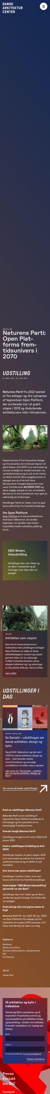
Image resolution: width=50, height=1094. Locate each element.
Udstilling (7, 329)
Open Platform (10, 516)
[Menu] (43, 6)
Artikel (8, 634)
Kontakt (9, 1079)
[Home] (15, 8)
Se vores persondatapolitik (32, 1054)
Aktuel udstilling (13, 733)
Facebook (9, 1091)
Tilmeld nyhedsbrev (36, 1059)
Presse (8, 1074)
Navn (7, 1034)
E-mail (13, 1045)
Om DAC (9, 1084)
